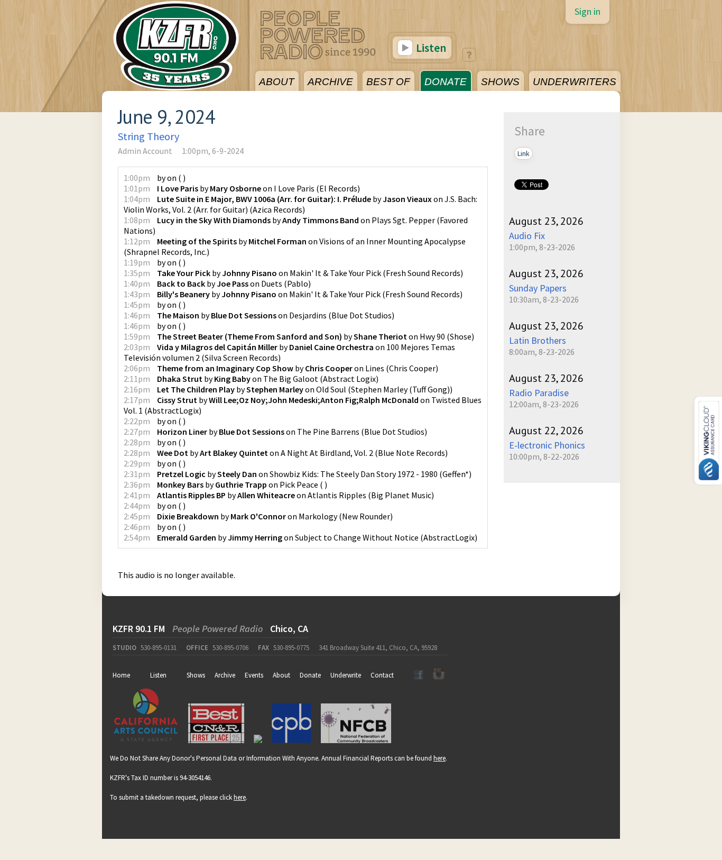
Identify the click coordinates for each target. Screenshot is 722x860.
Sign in (587, 11)
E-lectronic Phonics (547, 445)
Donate (310, 675)
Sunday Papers (538, 288)
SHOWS (500, 81)
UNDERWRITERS (574, 81)
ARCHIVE (330, 81)
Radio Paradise (539, 393)
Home (121, 675)
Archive (225, 675)
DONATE (445, 81)
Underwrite (345, 675)
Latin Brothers (537, 340)
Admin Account (145, 150)
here (439, 758)
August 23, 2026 (546, 221)
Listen (430, 47)
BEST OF (388, 81)
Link (523, 153)
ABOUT (276, 81)
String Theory (148, 136)
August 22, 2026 (546, 430)
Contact (382, 675)
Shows (196, 675)
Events (254, 675)
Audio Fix (527, 236)
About (281, 675)
